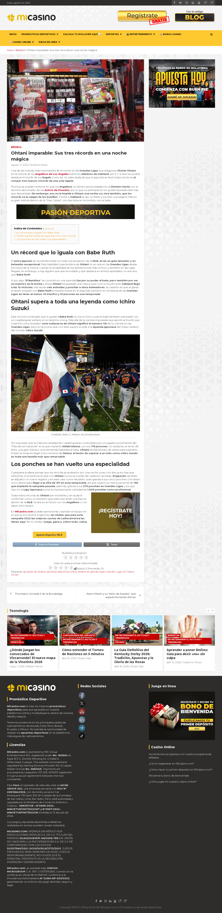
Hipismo (67, 642)
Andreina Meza (38, 164)
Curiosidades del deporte (26, 635)
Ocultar (48, 228)
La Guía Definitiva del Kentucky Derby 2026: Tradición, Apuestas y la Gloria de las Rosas (81, 656)
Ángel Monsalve (192, 662)
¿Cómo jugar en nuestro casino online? (172, 781)
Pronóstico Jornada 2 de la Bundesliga (38, 593)
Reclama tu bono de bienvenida (169, 775)
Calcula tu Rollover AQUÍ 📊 (82, 34)
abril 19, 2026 (17, 658)
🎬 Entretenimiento (139, 34)
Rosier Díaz (32, 658)
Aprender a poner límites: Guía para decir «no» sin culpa (135, 654)
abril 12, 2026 (121, 662)
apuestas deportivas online (62, 571)
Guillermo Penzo (140, 662)
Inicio (13, 34)
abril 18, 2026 (69, 666)
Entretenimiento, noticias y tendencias (28, 640)
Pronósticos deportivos (38, 34)
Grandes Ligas (114, 571)
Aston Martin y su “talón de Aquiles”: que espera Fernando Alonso (111, 595)
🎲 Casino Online (20, 42)
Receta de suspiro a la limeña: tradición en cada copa (187, 654)
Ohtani (15, 574)
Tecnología (18, 611)
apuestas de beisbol (34, 571)
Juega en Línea (48, 42)
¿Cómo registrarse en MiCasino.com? (171, 763)
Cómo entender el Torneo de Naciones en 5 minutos (31, 652)
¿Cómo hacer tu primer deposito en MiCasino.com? (180, 769)
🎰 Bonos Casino (170, 34)
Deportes (112, 34)
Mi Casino (128, 571)
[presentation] (208, 610)
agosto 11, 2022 (19, 164)
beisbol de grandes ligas (91, 571)
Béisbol (16, 147)
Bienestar (121, 635)
